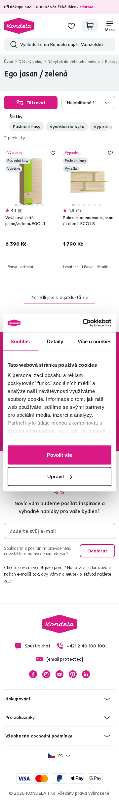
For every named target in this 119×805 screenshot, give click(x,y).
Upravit (55, 476)
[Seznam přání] (71, 26)
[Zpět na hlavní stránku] (19, 26)
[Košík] (90, 25)
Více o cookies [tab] (94, 341)
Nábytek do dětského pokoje (74, 61)
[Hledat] (12, 44)
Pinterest (73, 674)
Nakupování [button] (17, 699)
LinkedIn (86, 674)
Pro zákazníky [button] (20, 717)
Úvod (8, 61)
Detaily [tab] (55, 341)
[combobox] (88, 102)
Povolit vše (59, 454)
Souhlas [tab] (20, 341)
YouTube (59, 674)
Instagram (46, 674)
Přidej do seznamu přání (53, 153)
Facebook (33, 674)
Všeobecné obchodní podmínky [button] (38, 736)
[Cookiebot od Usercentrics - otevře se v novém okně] (84, 323)
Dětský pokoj (30, 61)
